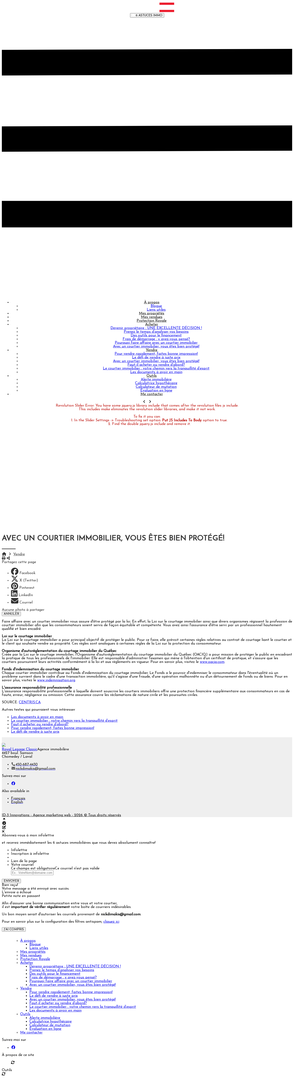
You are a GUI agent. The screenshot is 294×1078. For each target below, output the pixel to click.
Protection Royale (152, 321)
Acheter (151, 324)
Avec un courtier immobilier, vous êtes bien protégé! (156, 346)
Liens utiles (156, 310)
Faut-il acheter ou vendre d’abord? (156, 365)
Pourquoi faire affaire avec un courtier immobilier (156, 343)
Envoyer (11, 881)
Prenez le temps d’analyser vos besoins (156, 332)
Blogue (156, 306)
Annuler (11, 613)
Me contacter (152, 394)
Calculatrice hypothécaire (156, 383)
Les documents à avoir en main (156, 372)
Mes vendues (151, 317)
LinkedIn (26, 595)
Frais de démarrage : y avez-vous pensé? (156, 339)
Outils (152, 376)
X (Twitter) (29, 580)
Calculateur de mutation (156, 387)
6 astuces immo (148, 15)
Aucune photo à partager (23, 610)
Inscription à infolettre (30, 854)
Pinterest (26, 588)
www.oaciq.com (212, 662)
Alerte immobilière (156, 379)
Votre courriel (22, 865)
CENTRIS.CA (30, 702)
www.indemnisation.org (56, 680)
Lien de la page (24, 861)
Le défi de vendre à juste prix (156, 357)
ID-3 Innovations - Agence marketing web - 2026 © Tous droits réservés (61, 815)
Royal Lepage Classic (19, 749)
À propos (151, 302)
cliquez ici (111, 922)
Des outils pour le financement (156, 335)
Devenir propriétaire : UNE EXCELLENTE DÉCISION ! (156, 328)
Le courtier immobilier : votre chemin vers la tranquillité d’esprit (156, 368)
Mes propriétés (151, 313)
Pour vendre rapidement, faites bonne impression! (156, 354)
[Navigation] (106, 11)
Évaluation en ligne (156, 390)
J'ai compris (14, 929)
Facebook (27, 573)
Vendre (151, 350)
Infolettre (19, 850)
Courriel (26, 602)
